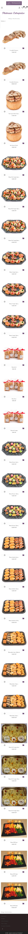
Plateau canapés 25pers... (14, 335)
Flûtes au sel (14, 367)
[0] (25, 8)
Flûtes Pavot (14, 398)
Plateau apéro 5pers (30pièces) (14, 652)
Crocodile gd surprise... (14, 82)
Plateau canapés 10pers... (14, 303)
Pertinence (3, 21)
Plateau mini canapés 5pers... (14, 177)
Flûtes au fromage (14, 430)
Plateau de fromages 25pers (14, 810)
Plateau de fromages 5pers (14, 747)
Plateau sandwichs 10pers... (14, 589)
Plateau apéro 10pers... (14, 684)
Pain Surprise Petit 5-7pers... (14, 113)
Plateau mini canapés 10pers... (14, 208)
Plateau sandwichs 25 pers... (14, 620)
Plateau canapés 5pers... (14, 272)
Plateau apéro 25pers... (14, 715)
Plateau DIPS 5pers (14, 842)
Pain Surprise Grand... (14, 145)
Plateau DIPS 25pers (14, 905)
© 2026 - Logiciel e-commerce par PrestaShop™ (14, 933)
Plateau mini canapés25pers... (14, 240)
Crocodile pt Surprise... (14, 50)
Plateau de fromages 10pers (14, 779)
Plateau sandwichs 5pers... (14, 557)
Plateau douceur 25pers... (14, 525)
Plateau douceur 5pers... (14, 462)
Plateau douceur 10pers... (14, 493)
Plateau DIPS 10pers (14, 874)
